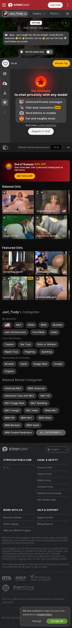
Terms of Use (44, 474)
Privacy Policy (44, 467)
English (55, 449)
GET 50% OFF (24, 176)
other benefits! (47, 125)
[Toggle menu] (4, 5)
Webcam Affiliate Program (17, 530)
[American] (7, 325)
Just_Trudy (10, 312)
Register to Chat (41, 131)
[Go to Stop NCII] (24, 588)
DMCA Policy (44, 480)
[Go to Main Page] (22, 5)
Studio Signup (10, 524)
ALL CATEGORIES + (51, 432)
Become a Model (12, 517)
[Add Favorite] (5, 63)
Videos (39, 13)
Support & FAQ (45, 517)
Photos (57, 13)
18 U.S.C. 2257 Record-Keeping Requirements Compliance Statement (33, 601)
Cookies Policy (45, 487)
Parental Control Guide (49, 493)
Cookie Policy (44, 614)
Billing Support (45, 524)
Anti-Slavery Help (46, 499)
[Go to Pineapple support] (6, 587)
